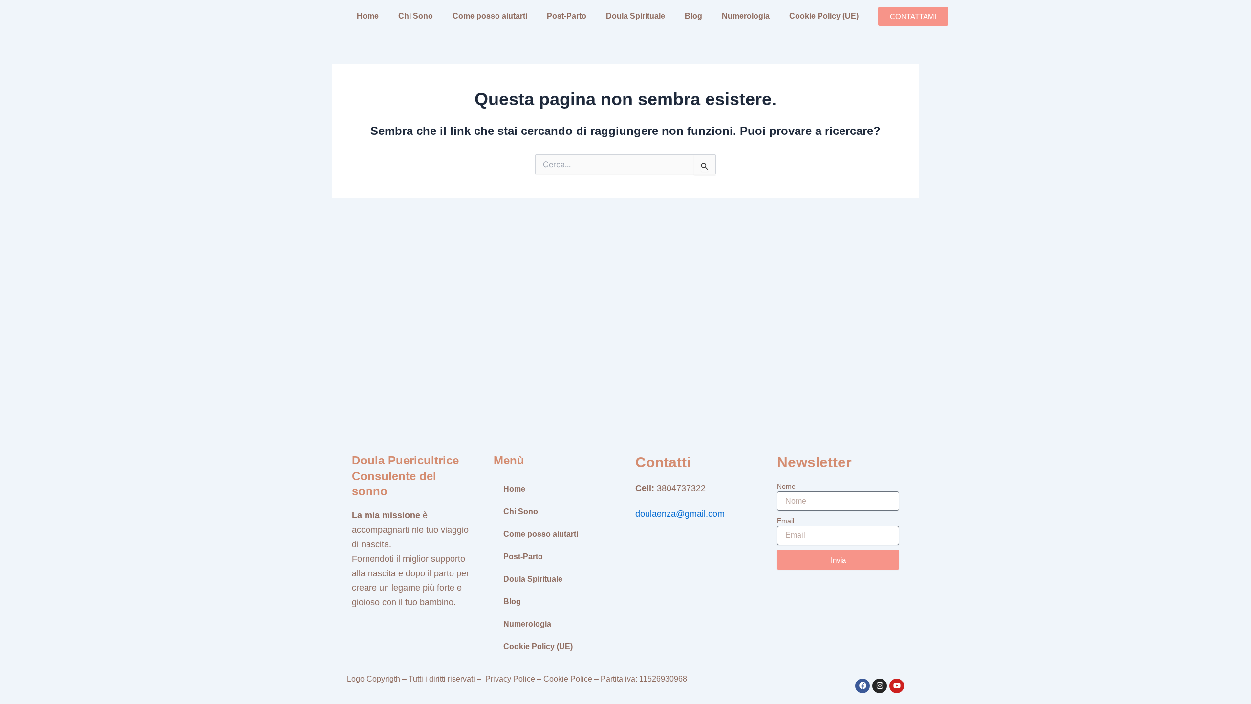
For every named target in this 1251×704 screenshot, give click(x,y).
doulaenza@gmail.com (680, 514)
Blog (693, 16)
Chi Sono (415, 16)
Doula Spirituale (635, 16)
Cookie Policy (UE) (824, 16)
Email (785, 521)
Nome (786, 486)
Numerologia (746, 16)
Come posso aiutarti (490, 16)
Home (368, 16)
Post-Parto (566, 16)
